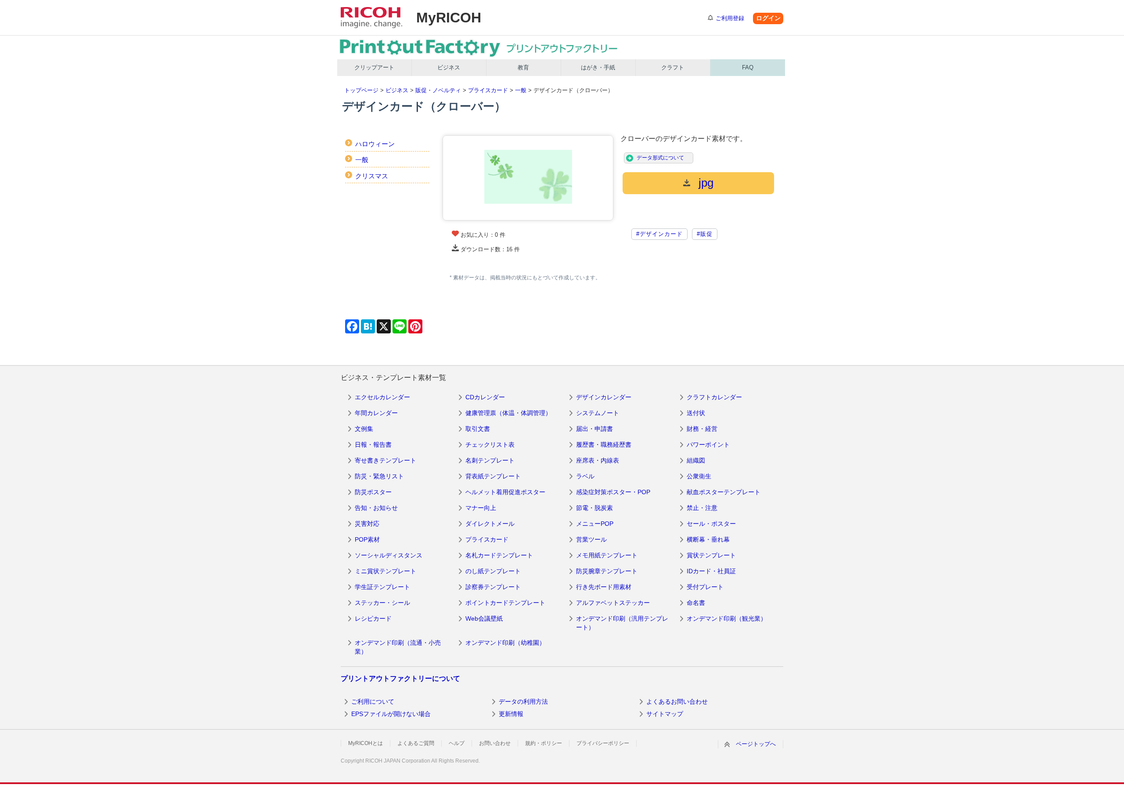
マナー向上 (480, 507)
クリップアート (374, 67)
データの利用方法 (523, 701)
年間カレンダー (376, 412)
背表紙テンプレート (493, 476)
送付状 (696, 412)
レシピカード (373, 618)
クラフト (672, 67)
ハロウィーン (375, 144)
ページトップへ (756, 744)
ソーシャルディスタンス (388, 555)
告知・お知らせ (376, 507)
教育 (523, 67)
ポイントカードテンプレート (505, 602)
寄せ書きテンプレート (385, 460)
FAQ (747, 67)
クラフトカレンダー (714, 397)
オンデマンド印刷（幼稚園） (505, 642)
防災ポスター (373, 491)
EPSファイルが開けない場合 (391, 713)
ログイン (768, 18)
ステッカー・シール (382, 602)
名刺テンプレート (490, 460)
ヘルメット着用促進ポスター (505, 491)
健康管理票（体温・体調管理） (508, 412)
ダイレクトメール (490, 523)
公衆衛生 (699, 476)
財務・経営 (702, 428)
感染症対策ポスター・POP (613, 491)
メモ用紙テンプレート (607, 555)
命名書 (696, 602)
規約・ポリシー (543, 743)
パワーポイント (708, 444)
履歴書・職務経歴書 (603, 444)
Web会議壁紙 (484, 618)
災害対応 (367, 523)
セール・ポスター (711, 523)
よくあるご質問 (415, 743)
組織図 (696, 460)
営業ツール (591, 539)
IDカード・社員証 (711, 571)
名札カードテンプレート (499, 555)
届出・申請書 (594, 428)
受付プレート (705, 586)
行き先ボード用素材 (603, 586)
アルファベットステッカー (613, 602)
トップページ (361, 90)
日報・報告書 (373, 444)
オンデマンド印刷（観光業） (727, 618)
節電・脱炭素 (594, 507)
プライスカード (488, 90)
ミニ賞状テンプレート (385, 571)
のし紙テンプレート (493, 571)
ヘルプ (457, 743)
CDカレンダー (485, 397)
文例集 (364, 428)
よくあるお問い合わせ (677, 701)
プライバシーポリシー (602, 743)
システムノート (597, 412)
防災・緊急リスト (379, 476)
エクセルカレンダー (382, 397)
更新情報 (511, 713)
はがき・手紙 (598, 67)
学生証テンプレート (382, 586)
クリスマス (371, 176)
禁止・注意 (702, 507)
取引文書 (477, 428)
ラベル (585, 476)
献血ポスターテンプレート (723, 491)
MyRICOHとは (365, 743)
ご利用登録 (730, 18)
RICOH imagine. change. (371, 17)
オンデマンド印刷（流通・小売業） (398, 647)
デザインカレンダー (603, 397)
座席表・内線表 (597, 460)
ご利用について (372, 701)
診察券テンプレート (493, 586)
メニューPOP (594, 523)
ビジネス (448, 67)
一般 (520, 90)
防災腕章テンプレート (607, 571)
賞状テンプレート (711, 555)
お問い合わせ (495, 743)
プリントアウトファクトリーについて (400, 678)
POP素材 (367, 539)
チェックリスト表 (490, 444)
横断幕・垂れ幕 (708, 539)
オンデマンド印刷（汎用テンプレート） (622, 623)
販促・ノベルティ (438, 90)
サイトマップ (664, 713)
